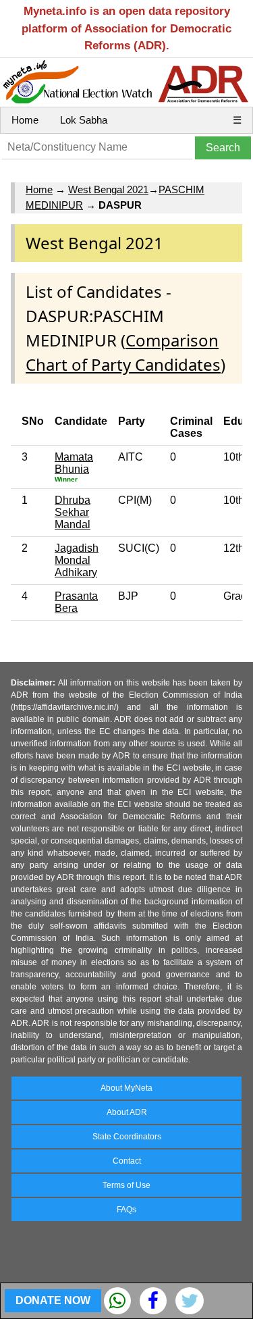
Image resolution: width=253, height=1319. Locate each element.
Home (24, 120)
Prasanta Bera (76, 602)
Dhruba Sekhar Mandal (72, 512)
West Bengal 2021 (108, 189)
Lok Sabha (83, 120)
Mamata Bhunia (74, 463)
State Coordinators (126, 1136)
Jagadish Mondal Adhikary (77, 560)
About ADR (127, 1112)
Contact (127, 1161)
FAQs (126, 1209)
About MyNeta (126, 1088)
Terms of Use (126, 1185)
